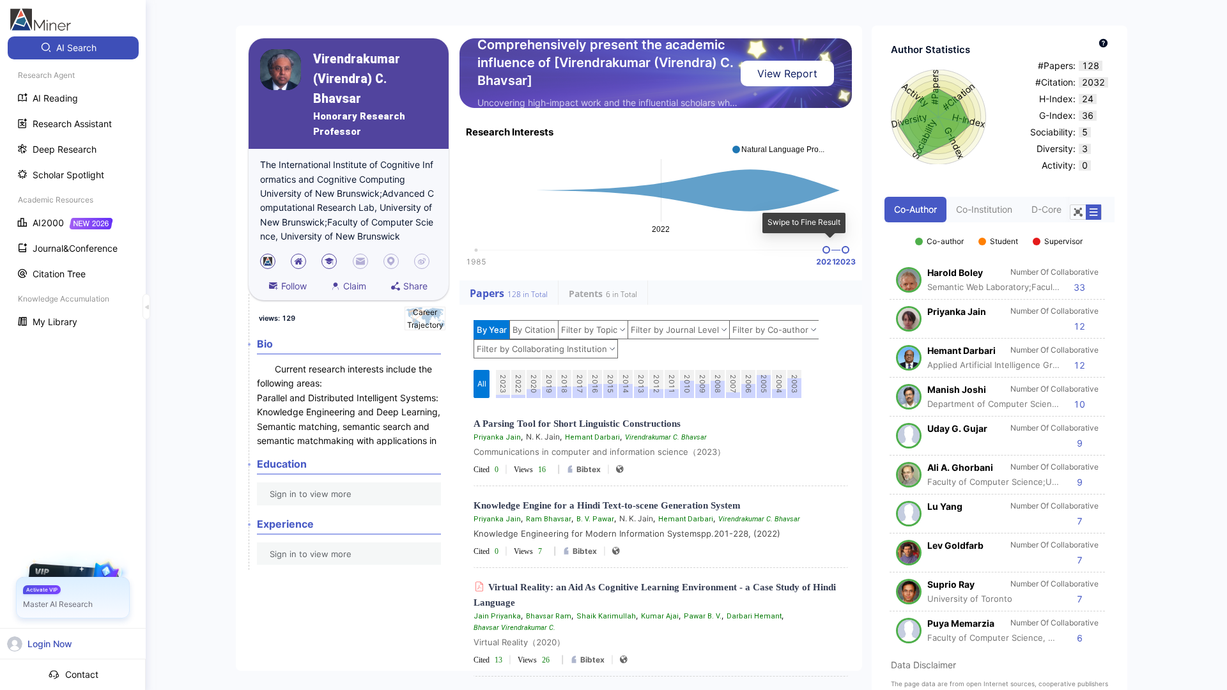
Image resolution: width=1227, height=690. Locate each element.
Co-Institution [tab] (984, 209)
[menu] (73, 186)
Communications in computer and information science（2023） (599, 452)
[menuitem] (73, 47)
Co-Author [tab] (915, 209)
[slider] (826, 249)
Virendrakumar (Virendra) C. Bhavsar (356, 79)
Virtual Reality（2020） (519, 642)
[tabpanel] (999, 433)
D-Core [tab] (1046, 209)
